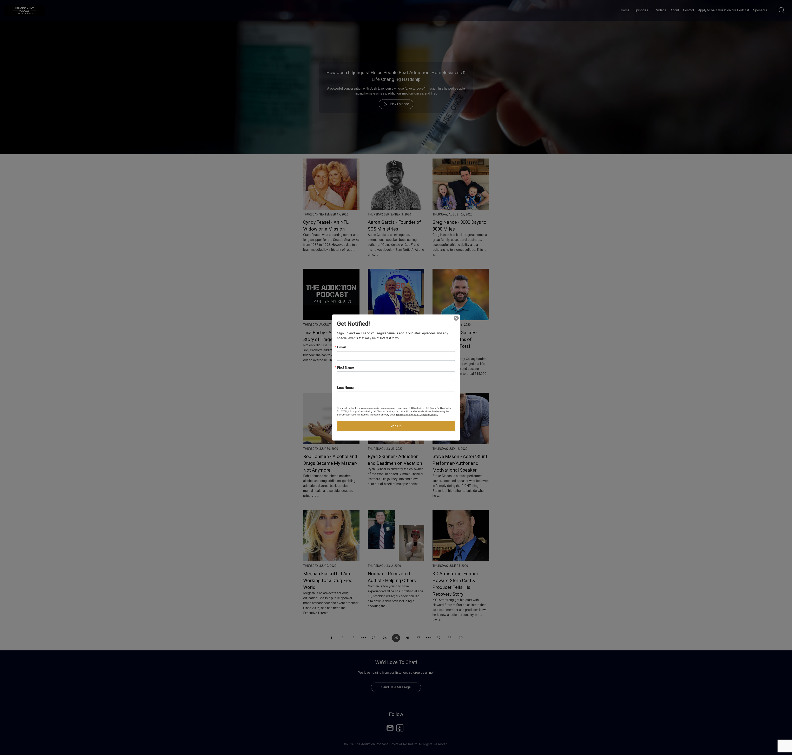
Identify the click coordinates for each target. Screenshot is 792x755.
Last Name (345, 387)
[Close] (456, 318)
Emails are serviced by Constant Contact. (417, 414)
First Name (345, 367)
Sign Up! (396, 426)
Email (341, 347)
